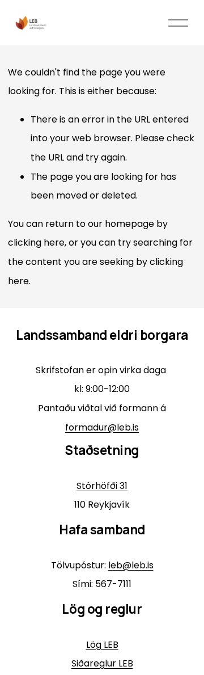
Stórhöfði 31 (102, 485)
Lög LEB (102, 644)
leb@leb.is (131, 565)
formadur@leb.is (102, 427)
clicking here (36, 242)
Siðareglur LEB (102, 663)
